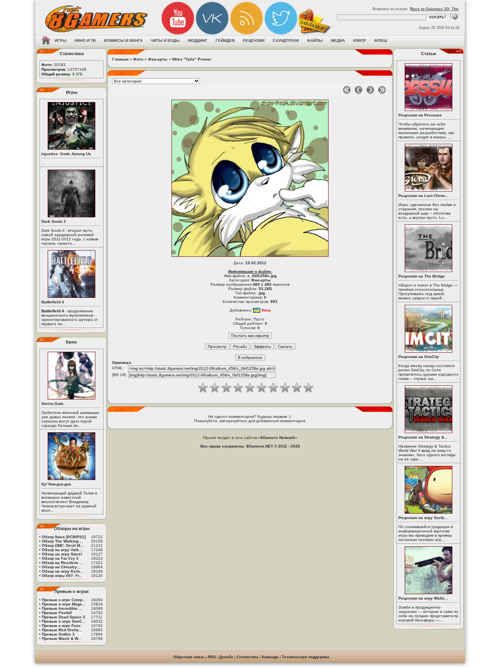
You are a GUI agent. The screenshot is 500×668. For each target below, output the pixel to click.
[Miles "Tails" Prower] (250, 256)
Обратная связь (189, 657)
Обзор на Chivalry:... (62, 567)
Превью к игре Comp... (64, 600)
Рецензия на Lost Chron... (423, 195)
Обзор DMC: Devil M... (63, 545)
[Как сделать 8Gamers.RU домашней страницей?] (45, 41)
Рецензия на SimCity (418, 357)
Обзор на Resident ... (62, 563)
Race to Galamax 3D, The (434, 9)
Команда (270, 657)
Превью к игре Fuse (61, 625)
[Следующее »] (370, 93)
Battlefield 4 (52, 302)
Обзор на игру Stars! (62, 554)
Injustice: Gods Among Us (66, 154)
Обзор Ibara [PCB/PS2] (64, 537)
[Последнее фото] (382, 93)
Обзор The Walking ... (62, 541)
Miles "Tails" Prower (191, 59)
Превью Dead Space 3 (63, 617)
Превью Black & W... (61, 638)
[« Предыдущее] (358, 93)
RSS (212, 657)
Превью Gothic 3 (58, 634)
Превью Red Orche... (62, 630)
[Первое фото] (347, 93)
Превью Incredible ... (62, 608)
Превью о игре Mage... (64, 604)
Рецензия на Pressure (420, 115)
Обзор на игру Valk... (62, 550)
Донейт (226, 657)
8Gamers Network (278, 437)
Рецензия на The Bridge (421, 276)
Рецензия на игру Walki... (423, 598)
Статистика (247, 657)
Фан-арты (158, 59)
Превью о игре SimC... (64, 621)
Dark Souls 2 (53, 221)
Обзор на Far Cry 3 (60, 558)
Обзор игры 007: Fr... (62, 575)
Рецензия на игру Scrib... (423, 518)
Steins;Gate (52, 403)
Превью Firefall (57, 613)
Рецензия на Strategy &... (423, 437)
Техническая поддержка (305, 657)
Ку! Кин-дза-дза (56, 484)
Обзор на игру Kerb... (62, 571)
